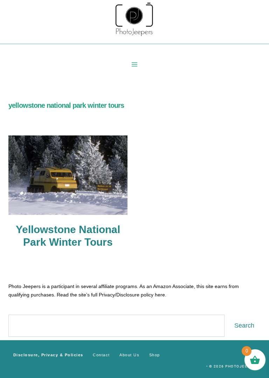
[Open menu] (134, 64)
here (160, 295)
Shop (154, 355)
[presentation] (67, 175)
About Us (129, 355)
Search (244, 325)
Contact (101, 355)
